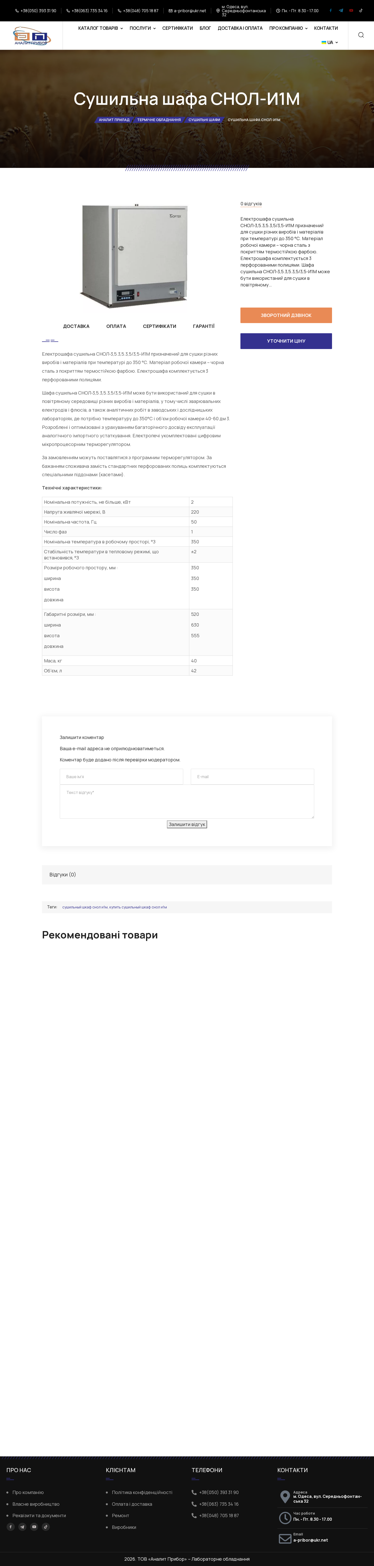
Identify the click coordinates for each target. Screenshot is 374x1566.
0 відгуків (251, 203)
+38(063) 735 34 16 (90, 11)
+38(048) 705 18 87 (141, 11)
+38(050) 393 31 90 (38, 11)
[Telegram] (341, 11)
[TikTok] (361, 11)
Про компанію (286, 28)
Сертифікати (177, 28)
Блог (205, 28)
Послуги (140, 28)
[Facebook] (331, 11)
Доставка (76, 326)
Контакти (326, 28)
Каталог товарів (98, 28)
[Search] (361, 35)
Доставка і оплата (240, 28)
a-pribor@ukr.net (190, 11)
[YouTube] (351, 11)
